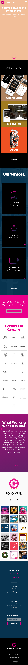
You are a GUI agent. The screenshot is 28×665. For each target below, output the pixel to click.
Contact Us (15, 577)
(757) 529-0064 (14, 591)
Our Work (16, 654)
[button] (5, 510)
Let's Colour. (14, 311)
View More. (14, 288)
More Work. (14, 159)
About (10, 654)
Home (6, 654)
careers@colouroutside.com (14, 605)
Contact (21, 654)
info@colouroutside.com (14, 593)
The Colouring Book (14, 657)
